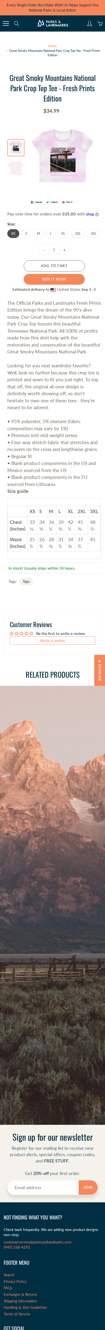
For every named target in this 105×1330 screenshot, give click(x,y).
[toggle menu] (5, 23)
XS (13, 233)
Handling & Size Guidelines (25, 1307)
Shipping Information (20, 1301)
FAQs (8, 1288)
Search (9, 1275)
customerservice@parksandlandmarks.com (37, 1242)
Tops (26, 581)
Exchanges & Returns (20, 1294)
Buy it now (54, 279)
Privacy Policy (15, 1281)
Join (88, 1187)
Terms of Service (17, 1314)
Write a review (52, 640)
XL (63, 233)
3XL (93, 233)
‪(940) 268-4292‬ (17, 1247)
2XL (78, 233)
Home (52, 46)
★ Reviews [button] (100, 670)
